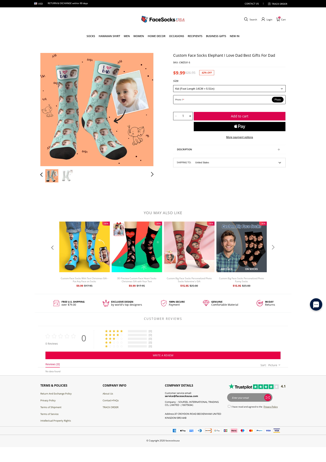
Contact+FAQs (111, 400)
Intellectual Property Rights (55, 420)
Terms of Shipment (51, 407)
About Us (108, 393)
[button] (250, 19)
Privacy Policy (48, 400)
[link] (91, 36)
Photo (277, 99)
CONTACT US (252, 3)
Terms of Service (49, 414)
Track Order (279, 3)
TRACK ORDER (110, 407)
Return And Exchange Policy (56, 393)
